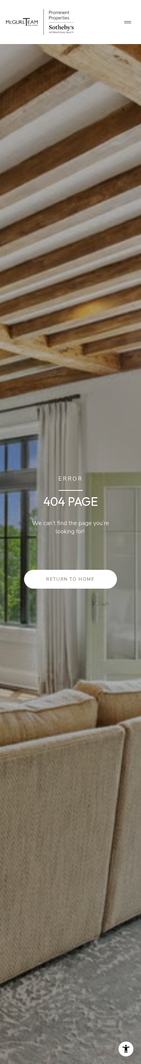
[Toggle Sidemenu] (127, 22)
